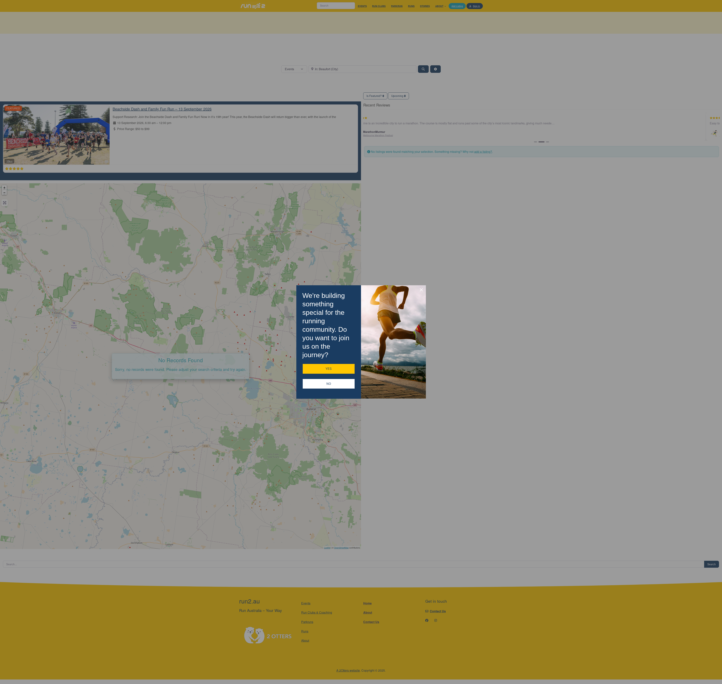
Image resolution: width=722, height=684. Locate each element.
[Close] (421, 289)
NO (328, 383)
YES (328, 368)
